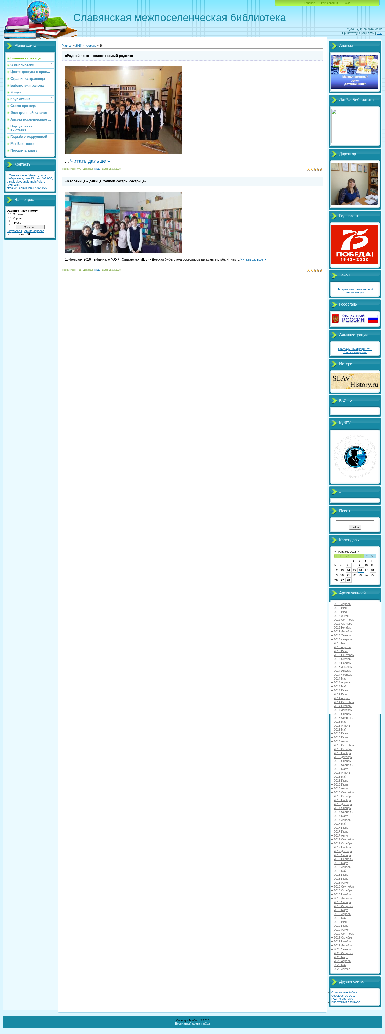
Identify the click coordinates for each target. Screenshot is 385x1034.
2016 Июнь (341, 780)
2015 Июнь (341, 733)
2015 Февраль (343, 717)
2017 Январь (342, 808)
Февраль (90, 45)
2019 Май (340, 917)
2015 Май (340, 729)
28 (348, 580)
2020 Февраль (343, 953)
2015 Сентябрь (344, 745)
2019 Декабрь (343, 945)
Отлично (18, 214)
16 (360, 570)
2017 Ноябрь (342, 847)
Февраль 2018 (347, 551)
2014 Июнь (341, 690)
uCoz (206, 1023)
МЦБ (97, 169)
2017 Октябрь (343, 843)
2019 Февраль (343, 906)
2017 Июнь (341, 827)
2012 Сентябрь (344, 619)
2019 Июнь (341, 921)
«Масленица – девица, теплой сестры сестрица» (105, 181)
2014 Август (342, 698)
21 (348, 575)
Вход (347, 2)
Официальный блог (344, 992)
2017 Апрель (342, 819)
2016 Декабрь (343, 804)
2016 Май (340, 776)
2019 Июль (341, 925)
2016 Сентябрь (344, 792)
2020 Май (340, 965)
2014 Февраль (343, 674)
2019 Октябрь (343, 937)
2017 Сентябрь (344, 839)
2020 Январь (342, 949)
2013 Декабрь (343, 666)
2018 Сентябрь (344, 886)
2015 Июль (341, 737)
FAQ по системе (342, 998)
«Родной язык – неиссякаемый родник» (99, 56)
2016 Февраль (343, 764)
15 (354, 570)
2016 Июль (341, 784)
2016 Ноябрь (342, 800)
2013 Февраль (343, 639)
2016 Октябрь (343, 796)
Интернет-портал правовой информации (355, 291)
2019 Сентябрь (344, 933)
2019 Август (342, 929)
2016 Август (342, 788)
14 (348, 570)
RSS (379, 33)
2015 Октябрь (343, 749)
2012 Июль (341, 611)
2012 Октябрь (343, 623)
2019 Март (341, 910)
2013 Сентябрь (344, 655)
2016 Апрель (342, 772)
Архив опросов (34, 231)
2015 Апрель (342, 725)
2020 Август (342, 968)
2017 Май (340, 823)
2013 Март (341, 643)
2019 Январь (342, 902)
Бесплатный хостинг (188, 1023)
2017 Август (342, 835)
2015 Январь (342, 713)
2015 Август (342, 741)
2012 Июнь (341, 607)
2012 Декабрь (343, 631)
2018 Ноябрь (342, 894)
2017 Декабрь (343, 851)
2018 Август (342, 882)
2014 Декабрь (343, 709)
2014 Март (341, 678)
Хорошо (18, 218)
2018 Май (340, 870)
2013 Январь (342, 635)
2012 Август (342, 615)
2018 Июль (341, 878)
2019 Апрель (342, 914)
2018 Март (341, 863)
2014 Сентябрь (344, 702)
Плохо (17, 222)
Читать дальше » (90, 161)
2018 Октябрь (343, 890)
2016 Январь (342, 760)
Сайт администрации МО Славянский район (355, 350)
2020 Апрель (342, 961)
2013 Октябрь (343, 658)
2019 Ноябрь (342, 941)
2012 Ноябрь (342, 627)
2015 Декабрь (343, 757)
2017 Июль (341, 831)
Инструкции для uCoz (345, 1001)
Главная (309, 2)
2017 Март (341, 815)
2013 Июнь (341, 651)
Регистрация (329, 2)
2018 (78, 45)
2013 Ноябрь (342, 662)
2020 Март (341, 957)
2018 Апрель (342, 866)
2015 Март (341, 721)
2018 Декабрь (343, 898)
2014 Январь (342, 670)
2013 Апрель (342, 647)
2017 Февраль (343, 811)
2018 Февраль (343, 859)
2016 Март (341, 768)
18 (372, 570)
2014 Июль (341, 694)
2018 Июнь (341, 874)
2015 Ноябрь (342, 753)
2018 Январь (342, 855)
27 (342, 580)
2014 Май (340, 686)
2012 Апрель (342, 604)
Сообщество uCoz (343, 995)
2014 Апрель (342, 682)
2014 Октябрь (343, 706)
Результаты (14, 231)
